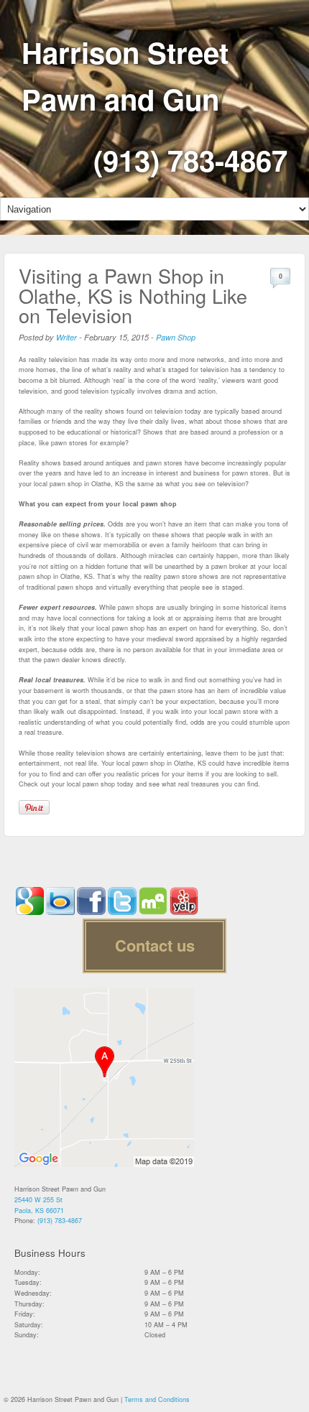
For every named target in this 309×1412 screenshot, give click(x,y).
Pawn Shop (175, 337)
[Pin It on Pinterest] (34, 807)
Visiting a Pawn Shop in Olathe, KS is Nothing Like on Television (133, 295)
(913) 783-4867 (190, 159)
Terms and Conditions (157, 1399)
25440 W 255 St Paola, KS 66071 (39, 1205)
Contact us (155, 945)
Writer (66, 337)
